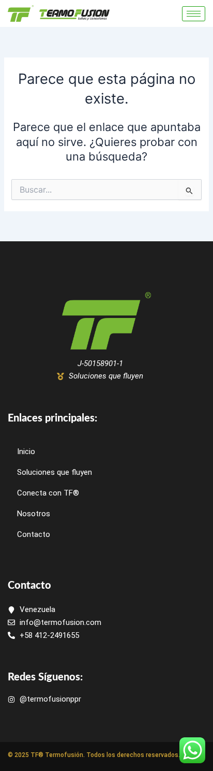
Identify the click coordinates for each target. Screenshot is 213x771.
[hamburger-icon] (193, 13)
